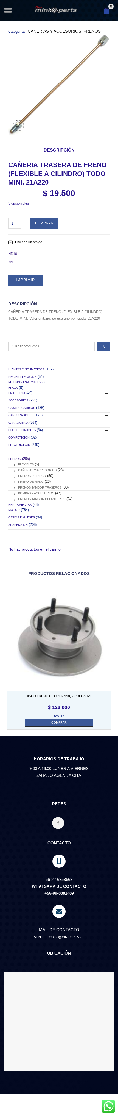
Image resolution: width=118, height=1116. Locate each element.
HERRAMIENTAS (20, 504)
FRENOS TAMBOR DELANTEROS (41, 499)
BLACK (13, 387)
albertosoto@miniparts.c (58, 937)
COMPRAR (44, 223)
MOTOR (14, 510)
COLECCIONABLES (22, 430)
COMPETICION (19, 437)
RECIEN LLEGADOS (22, 376)
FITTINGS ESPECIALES (24, 382)
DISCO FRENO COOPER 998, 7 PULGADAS (59, 696)
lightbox (18, 125)
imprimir (25, 280)
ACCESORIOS (18, 400)
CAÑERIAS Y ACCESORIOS (54, 31)
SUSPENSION (18, 524)
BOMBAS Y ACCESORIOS (36, 493)
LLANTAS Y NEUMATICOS (26, 369)
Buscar (103, 346)
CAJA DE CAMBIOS (21, 407)
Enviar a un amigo (28, 242)
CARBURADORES (20, 415)
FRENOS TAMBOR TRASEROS (39, 487)
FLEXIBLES (26, 464)
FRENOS (92, 31)
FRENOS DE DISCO (32, 476)
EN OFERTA (16, 393)
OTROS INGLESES (21, 517)
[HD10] (59, 85)
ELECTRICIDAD (19, 445)
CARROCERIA (18, 422)
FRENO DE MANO (31, 481)
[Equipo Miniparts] (108, 1106)
